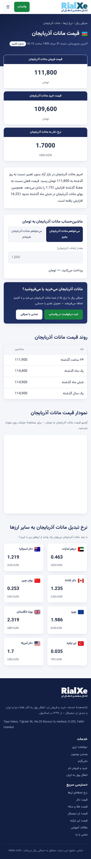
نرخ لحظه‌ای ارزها (77, 793)
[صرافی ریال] (74, 7)
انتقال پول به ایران (76, 775)
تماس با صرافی (29, 314)
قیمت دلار (81, 800)
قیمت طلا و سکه (77, 807)
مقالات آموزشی (79, 827)
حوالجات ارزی (79, 747)
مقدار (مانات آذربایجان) (70, 248)
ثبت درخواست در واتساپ (63, 314)
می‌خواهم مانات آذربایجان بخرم (64, 234)
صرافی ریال (81, 23)
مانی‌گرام (82, 761)
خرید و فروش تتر (77, 768)
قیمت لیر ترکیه (78, 821)
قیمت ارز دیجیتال (77, 813)
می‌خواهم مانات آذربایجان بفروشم (26, 234)
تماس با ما (81, 835)
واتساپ (21, 6)
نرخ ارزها (68, 23)
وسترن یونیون (79, 754)
